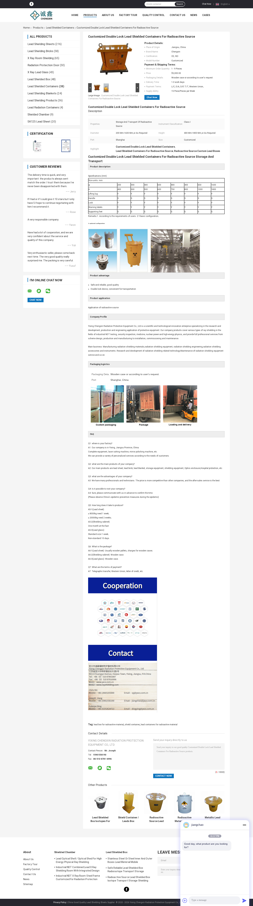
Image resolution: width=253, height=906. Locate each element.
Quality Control (153, 15)
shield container (132, 724)
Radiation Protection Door (43, 65)
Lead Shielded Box (39, 79)
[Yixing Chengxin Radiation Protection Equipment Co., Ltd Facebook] (31, 4)
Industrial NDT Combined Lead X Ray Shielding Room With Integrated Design (77, 869)
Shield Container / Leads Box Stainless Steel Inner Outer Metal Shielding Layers (128, 819)
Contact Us (177, 15)
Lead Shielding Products (42, 100)
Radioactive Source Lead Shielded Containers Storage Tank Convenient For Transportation (156, 819)
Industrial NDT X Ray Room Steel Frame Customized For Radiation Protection (78, 877)
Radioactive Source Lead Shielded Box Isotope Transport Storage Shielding (129, 879)
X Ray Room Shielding (41, 58)
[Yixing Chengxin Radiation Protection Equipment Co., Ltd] (42, 15)
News (193, 15)
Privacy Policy (59, 902)
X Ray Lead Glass (38, 72)
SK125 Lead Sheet (39, 121)
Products (90, 15)
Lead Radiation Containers (43, 107)
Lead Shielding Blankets (42, 93)
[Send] (244, 900)
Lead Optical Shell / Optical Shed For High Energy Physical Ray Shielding (79, 860)
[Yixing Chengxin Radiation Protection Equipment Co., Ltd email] (32, 291)
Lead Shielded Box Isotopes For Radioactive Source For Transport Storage (100, 819)
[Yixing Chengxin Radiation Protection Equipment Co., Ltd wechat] (50, 291)
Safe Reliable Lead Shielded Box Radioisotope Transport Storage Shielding (126, 870)
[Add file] (184, 900)
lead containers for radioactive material (159, 724)
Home (74, 15)
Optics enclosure (192, 468)
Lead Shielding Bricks (40, 51)
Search (179, 4)
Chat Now (206, 4)
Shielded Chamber (38, 114)
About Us (108, 15)
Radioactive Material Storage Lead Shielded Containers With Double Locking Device (184, 819)
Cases (206, 15)
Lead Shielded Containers (60, 27)
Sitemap (28, 884)
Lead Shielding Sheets (41, 44)
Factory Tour (128, 15)
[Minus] (244, 825)
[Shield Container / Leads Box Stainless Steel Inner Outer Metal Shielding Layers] (128, 802)
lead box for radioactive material (109, 724)
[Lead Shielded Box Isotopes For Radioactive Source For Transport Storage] (100, 802)
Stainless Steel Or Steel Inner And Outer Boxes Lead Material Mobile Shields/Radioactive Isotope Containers (130, 860)
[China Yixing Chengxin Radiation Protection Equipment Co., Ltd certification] (37, 146)
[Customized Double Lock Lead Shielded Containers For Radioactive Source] (112, 62)
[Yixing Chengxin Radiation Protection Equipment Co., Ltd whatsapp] (41, 291)
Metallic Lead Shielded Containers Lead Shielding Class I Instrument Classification (212, 819)
